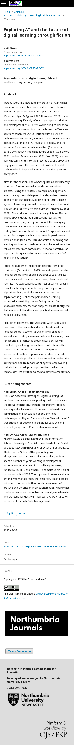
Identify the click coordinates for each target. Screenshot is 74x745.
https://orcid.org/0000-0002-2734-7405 (24, 55)
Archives (19, 11)
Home (7, 11)
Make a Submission (19, 651)
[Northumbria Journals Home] (36, 635)
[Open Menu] (3, 3)
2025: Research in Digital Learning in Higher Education (32, 15)
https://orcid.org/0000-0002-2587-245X (24, 68)
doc (23, 513)
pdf (11, 513)
